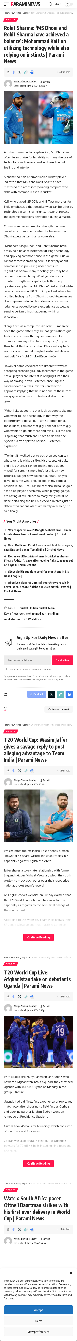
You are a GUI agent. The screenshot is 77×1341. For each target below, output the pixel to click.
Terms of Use (38, 676)
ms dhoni (53, 613)
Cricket (35, 356)
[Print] (32, 72)
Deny (38, 1321)
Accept (38, 1310)
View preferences (38, 1331)
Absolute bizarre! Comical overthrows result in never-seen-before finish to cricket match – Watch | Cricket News (37, 587)
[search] (50, 4)
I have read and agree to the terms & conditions (30, 669)
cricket (24, 608)
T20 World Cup (31, 619)
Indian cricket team (42, 608)
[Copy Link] (25, 72)
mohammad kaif (36, 613)
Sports (11, 19)
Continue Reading (38, 937)
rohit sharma (12, 619)
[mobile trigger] (7, 4)
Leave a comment (60, 709)
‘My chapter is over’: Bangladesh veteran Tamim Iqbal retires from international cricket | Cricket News (37, 534)
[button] (71, 1273)
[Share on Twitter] (19, 72)
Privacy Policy (25, 679)
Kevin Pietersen (14, 613)
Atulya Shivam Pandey (25, 81)
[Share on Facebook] (13, 72)
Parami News (25, 4)
